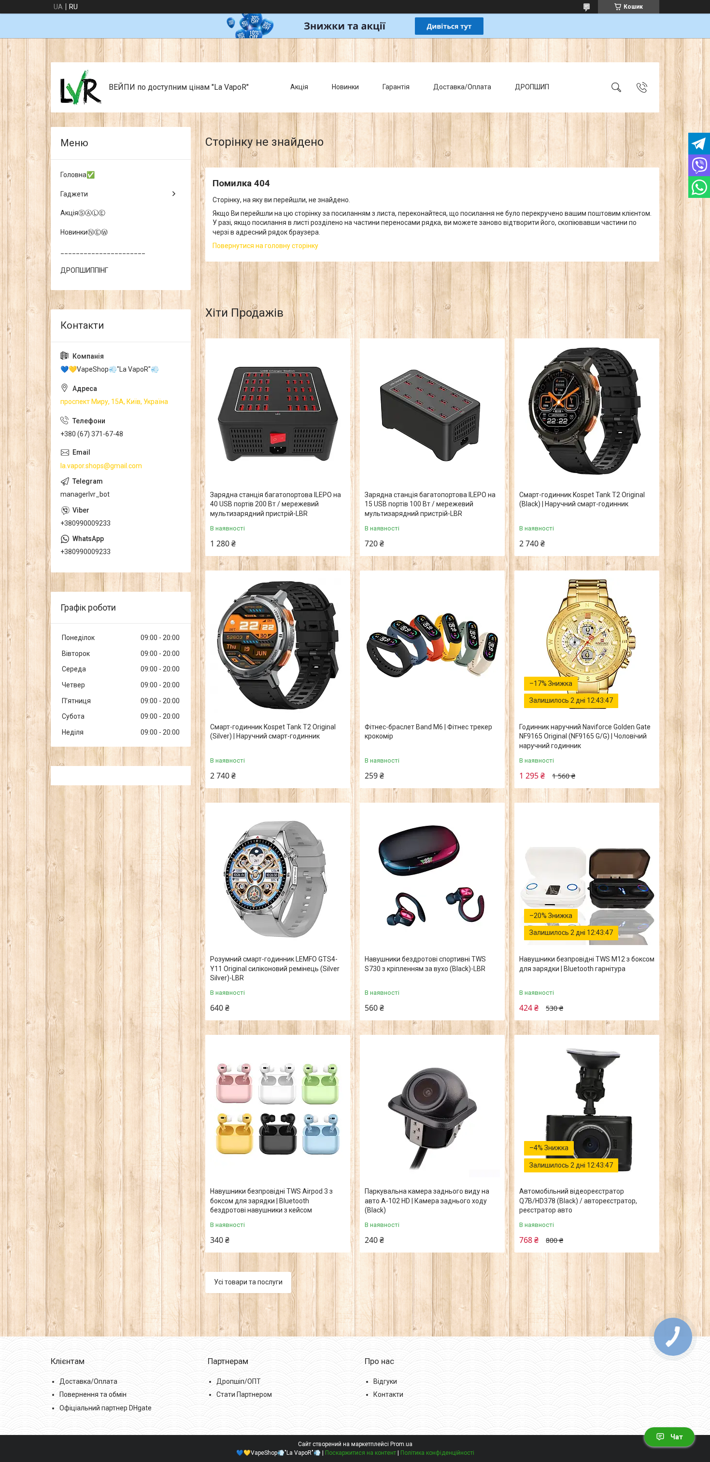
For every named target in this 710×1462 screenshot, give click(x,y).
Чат (676, 1437)
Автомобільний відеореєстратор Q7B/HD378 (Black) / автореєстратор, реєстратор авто (578, 1200)
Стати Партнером (244, 1394)
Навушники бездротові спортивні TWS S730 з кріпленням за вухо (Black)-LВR (425, 964)
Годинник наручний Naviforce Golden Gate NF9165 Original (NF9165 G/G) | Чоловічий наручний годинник (585, 736)
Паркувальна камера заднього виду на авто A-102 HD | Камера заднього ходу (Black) (427, 1200)
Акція (299, 87)
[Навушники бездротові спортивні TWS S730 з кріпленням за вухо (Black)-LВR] (432, 877)
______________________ (102, 251)
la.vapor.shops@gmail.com (101, 466)
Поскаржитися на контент (360, 1452)
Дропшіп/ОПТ (238, 1381)
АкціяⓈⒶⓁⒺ (82, 213)
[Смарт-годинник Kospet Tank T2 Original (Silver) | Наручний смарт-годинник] (277, 645)
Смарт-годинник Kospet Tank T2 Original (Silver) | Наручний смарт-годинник (273, 731)
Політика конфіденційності (437, 1452)
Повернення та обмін (93, 1394)
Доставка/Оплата (462, 87)
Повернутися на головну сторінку (265, 246)
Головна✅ (77, 175)
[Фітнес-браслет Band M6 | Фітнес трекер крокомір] (432, 645)
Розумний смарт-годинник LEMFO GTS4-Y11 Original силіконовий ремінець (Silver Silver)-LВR (275, 968)
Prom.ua (401, 1444)
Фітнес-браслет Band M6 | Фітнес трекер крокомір (428, 731)
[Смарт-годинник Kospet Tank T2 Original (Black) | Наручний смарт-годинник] (586, 413)
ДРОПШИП (532, 87)
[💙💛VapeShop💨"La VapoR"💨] (80, 87)
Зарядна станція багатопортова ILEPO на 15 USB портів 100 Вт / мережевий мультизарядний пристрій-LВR (430, 504)
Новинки (345, 87)
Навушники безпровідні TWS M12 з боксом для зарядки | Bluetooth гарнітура (586, 964)
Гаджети (74, 194)
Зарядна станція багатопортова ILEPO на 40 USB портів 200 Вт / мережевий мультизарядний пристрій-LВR (275, 504)
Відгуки (385, 1381)
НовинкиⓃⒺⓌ (84, 232)
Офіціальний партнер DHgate (105, 1408)
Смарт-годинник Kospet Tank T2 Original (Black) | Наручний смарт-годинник (582, 499)
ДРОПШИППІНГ (84, 270)
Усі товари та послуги (248, 1282)
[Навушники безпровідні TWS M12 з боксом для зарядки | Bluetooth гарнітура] (586, 877)
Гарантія (396, 87)
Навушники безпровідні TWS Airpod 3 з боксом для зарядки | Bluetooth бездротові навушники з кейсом (271, 1200)
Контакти (388, 1394)
